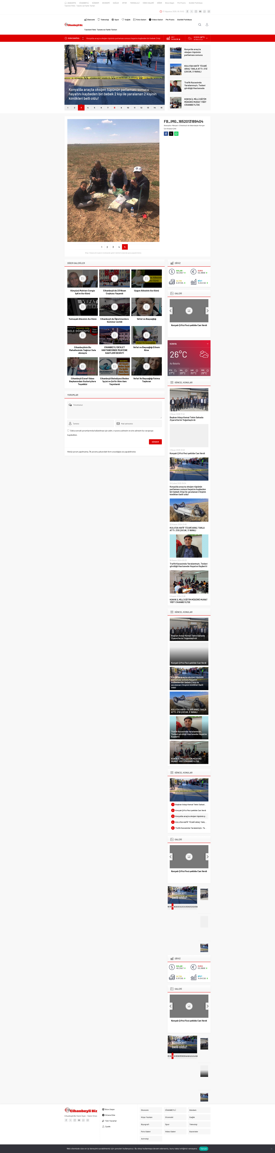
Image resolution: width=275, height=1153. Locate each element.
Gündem (72, 85)
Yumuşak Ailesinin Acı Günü (83, 319)
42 (190, 1056)
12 (141, 107)
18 (172, 906)
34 (175, 1056)
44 (194, 1056)
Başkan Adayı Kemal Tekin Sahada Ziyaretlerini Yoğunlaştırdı (186, 418)
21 (179, 906)
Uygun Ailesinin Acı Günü (146, 290)
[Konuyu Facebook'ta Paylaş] (166, 134)
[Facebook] (187, 11)
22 (180, 906)
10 (128, 107)
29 (194, 906)
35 (177, 1056)
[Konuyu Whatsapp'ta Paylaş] (176, 134)
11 (134, 107)
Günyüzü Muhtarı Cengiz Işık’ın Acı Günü (82, 292)
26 (188, 906)
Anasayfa (167, 125)
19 (174, 906)
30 (196, 906)
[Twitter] (191, 11)
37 (180, 1056)
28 (192, 906)
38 (182, 1056)
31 (168, 1056)
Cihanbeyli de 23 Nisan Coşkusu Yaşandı (114, 292)
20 (177, 906)
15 (161, 107)
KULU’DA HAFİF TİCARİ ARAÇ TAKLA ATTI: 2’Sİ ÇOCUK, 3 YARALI (195, 69)
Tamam (204, 1149)
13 (148, 107)
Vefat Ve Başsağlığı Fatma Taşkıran (146, 380)
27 (190, 906)
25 (186, 906)
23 (182, 906)
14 (155, 107)
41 (188, 1056)
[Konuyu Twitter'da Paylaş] (171, 134)
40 (186, 1056)
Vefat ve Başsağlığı (146, 319)
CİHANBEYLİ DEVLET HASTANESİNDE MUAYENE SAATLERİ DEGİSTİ (114, 350)
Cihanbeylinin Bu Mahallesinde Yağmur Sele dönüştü (82, 350)
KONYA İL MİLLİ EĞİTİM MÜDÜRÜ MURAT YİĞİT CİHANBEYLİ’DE (195, 102)
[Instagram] (196, 11)
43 (192, 1056)
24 (184, 906)
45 (196, 1056)
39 (184, 1056)
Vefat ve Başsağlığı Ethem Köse (146, 348)
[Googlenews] (209, 11)
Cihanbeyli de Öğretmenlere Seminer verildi (114, 320)
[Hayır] (271, 1148)
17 (170, 906)
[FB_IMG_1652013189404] (113, 240)
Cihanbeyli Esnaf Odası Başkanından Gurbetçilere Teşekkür (82, 381)
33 (172, 1056)
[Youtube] (200, 11)
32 (171, 1056)
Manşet (175, 125)
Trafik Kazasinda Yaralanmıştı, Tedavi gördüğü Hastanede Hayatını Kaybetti (194, 86)
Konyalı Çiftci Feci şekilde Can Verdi (187, 453)
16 (168, 906)
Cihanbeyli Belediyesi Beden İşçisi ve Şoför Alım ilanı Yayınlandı (114, 381)
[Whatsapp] (204, 11)
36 (179, 1056)
